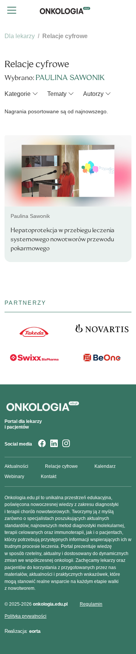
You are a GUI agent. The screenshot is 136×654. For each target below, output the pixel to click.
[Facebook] (42, 444)
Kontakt (48, 476)
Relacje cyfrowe (61, 466)
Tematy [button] (56, 94)
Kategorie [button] (18, 94)
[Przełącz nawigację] (12, 10)
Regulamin (91, 604)
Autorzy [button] (93, 94)
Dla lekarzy (20, 36)
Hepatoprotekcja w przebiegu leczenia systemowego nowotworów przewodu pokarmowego (62, 239)
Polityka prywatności (25, 616)
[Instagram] (66, 444)
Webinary (14, 476)
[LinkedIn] (54, 444)
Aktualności (16, 466)
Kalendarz (105, 466)
